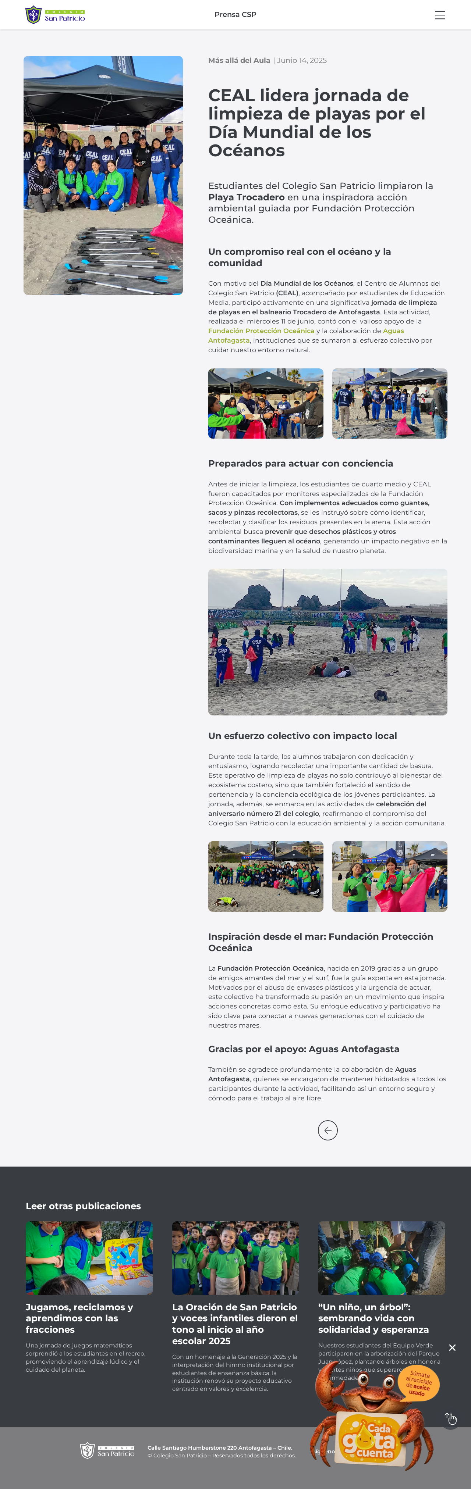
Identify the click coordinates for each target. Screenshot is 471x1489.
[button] (452, 1347)
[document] (235, 744)
